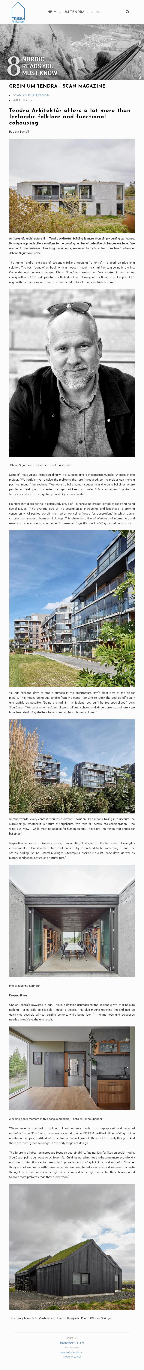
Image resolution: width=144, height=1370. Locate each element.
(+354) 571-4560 (72, 1357)
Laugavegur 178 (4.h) (72, 1342)
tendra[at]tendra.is (71, 1352)
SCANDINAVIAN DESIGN (31, 95)
